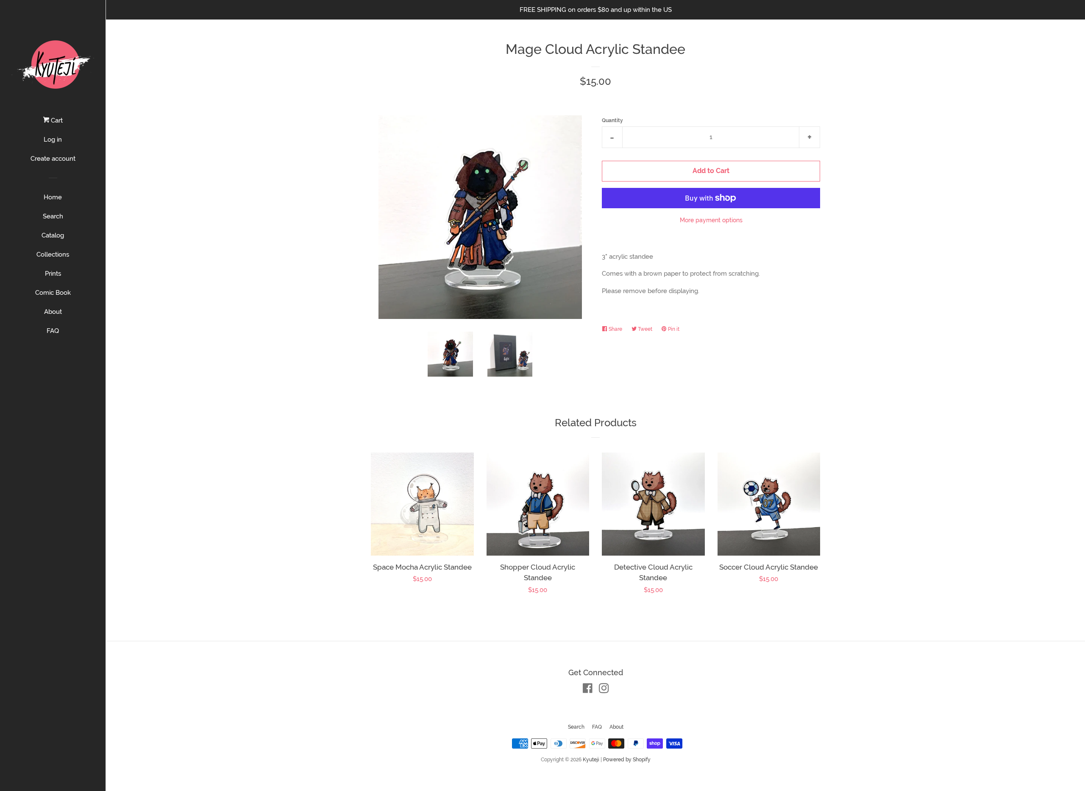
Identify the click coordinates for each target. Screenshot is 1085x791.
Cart (56, 120)
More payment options (711, 220)
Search (53, 216)
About (53, 312)
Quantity (612, 120)
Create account (53, 158)
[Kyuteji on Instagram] (604, 690)
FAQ (53, 331)
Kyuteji (591, 760)
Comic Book (53, 292)
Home (53, 197)
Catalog (53, 235)
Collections (52, 254)
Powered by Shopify (627, 760)
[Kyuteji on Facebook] (587, 690)
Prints (53, 273)
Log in (53, 139)
